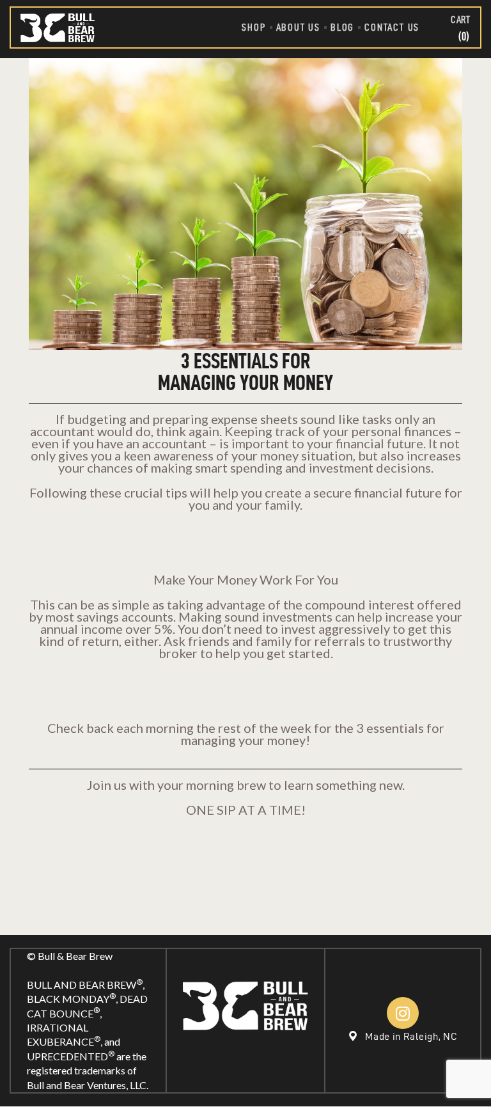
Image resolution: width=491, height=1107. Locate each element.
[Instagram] (403, 1013)
